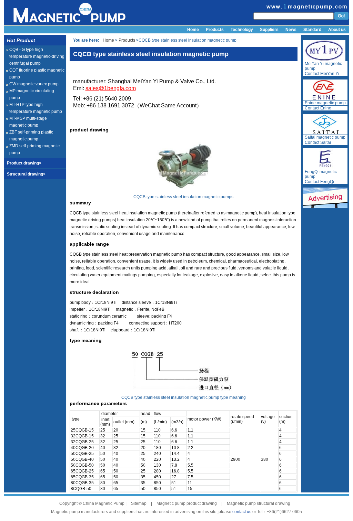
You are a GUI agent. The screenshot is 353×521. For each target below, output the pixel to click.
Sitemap (139, 503)
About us (337, 29)
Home (193, 29)
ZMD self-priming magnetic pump (34, 149)
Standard (312, 29)
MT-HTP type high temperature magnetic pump (35, 108)
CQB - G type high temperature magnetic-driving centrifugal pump (36, 56)
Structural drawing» (26, 174)
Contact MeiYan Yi (322, 73)
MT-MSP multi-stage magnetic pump (28, 122)
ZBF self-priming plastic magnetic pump (31, 135)
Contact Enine (318, 108)
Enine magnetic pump (325, 102)
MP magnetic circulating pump (31, 94)
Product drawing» (24, 163)
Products (215, 29)
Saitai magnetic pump (325, 137)
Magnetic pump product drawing (187, 503)
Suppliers (269, 29)
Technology (242, 29)
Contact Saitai (318, 142)
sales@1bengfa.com (110, 88)
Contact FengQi (319, 181)
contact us (241, 511)
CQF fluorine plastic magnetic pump (36, 73)
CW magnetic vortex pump (34, 84)
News (290, 29)
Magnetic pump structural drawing (258, 503)
